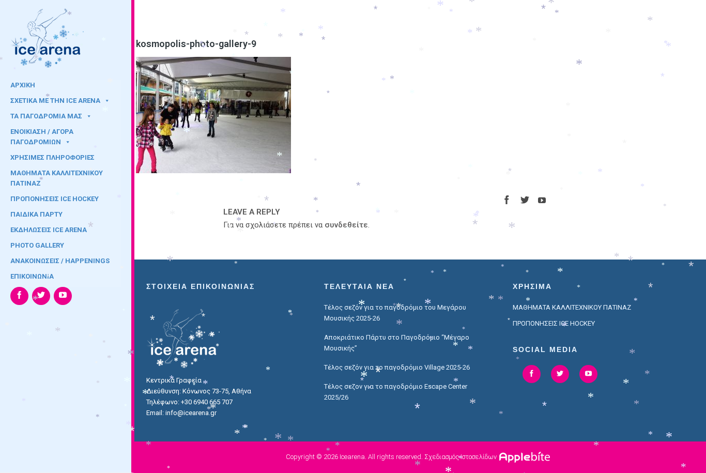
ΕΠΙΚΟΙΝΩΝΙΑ (32, 276)
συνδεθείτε (346, 225)
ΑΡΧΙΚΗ (22, 85)
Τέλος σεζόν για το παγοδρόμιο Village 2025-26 (397, 367)
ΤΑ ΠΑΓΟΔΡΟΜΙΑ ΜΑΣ (46, 116)
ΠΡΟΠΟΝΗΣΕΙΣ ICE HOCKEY (54, 199)
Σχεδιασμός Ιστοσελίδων (460, 457)
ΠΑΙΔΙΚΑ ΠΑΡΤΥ (36, 214)
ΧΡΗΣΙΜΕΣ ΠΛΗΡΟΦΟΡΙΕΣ (52, 157)
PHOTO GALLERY (37, 245)
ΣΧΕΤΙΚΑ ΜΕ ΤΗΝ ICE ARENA (55, 100)
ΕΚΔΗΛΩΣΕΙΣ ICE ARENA (48, 230)
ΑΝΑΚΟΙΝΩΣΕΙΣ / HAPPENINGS (60, 261)
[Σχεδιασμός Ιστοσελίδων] (526, 457)
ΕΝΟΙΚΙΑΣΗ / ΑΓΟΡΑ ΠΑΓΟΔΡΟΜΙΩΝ (41, 135)
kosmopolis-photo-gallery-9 (196, 43)
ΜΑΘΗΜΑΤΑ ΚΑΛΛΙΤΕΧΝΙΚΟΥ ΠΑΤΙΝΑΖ (56, 176)
